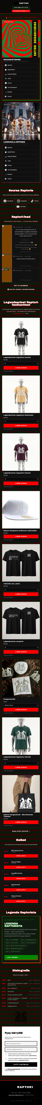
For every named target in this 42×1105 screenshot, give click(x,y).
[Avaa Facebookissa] (7, 239)
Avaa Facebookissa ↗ (26, 251)
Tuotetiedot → (9, 371)
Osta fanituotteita (21, 7)
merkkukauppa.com (19, 313)
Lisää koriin (21, 368)
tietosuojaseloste (13, 1069)
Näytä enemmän (21, 285)
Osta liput (21, 856)
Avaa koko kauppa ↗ (21, 831)
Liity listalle (21, 1064)
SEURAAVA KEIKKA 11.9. (21, 11)
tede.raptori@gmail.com (16, 1095)
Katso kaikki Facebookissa (22, 289)
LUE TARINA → (13, 957)
